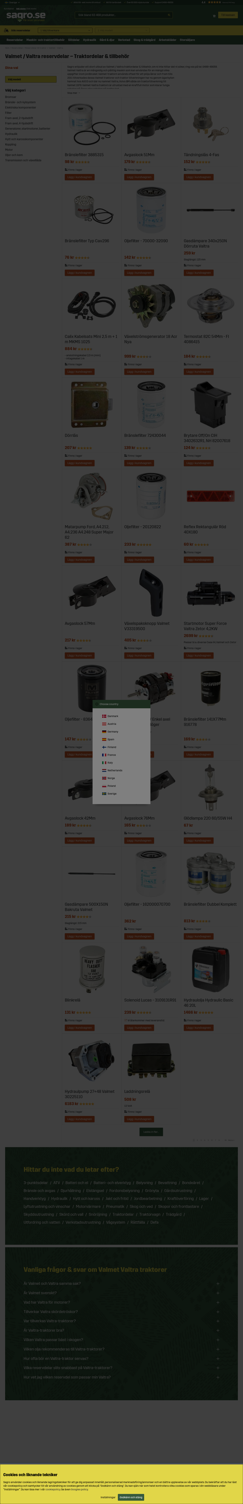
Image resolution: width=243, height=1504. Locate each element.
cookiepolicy (52, 1489)
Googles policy (79, 1489)
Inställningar (108, 1497)
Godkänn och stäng (131, 1497)
